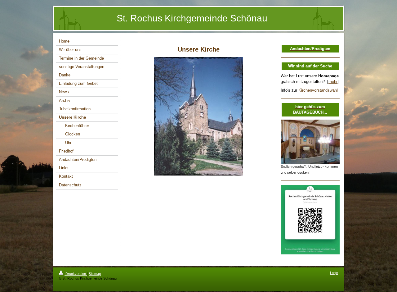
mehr (332, 81)
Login (334, 273)
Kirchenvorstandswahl (318, 90)
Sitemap (95, 274)
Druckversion (76, 274)
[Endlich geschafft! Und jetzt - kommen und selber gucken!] (310, 142)
